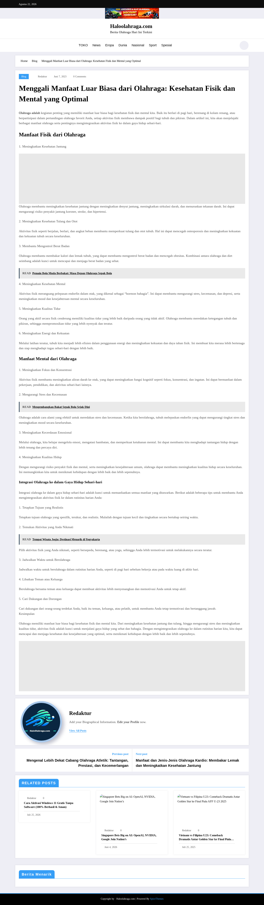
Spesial (166, 45)
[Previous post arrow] (20, 760)
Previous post (120, 754)
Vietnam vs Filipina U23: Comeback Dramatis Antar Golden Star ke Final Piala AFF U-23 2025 (205, 837)
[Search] (232, 45)
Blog (23, 76)
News (96, 45)
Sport (153, 45)
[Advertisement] (132, 179)
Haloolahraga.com (131, 26)
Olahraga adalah (29, 113)
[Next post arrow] (243, 760)
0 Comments (79, 76)
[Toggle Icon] (18, 45)
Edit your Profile (128, 722)
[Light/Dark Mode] (244, 45)
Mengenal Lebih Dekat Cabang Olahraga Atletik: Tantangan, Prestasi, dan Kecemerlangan (77, 762)
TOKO (83, 45)
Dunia (123, 45)
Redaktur (42, 76)
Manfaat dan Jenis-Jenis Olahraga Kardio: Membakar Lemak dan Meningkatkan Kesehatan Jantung (187, 762)
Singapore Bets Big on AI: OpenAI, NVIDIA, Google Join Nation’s (128, 837)
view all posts (77, 730)
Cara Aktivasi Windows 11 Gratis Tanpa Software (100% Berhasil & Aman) (48, 804)
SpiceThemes (156, 898)
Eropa (109, 45)
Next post (141, 754)
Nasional (138, 45)
